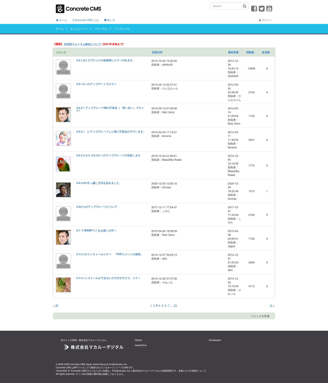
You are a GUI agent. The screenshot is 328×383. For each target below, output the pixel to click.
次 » (272, 305)
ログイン (266, 20)
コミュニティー (79, 28)
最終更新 (233, 52)
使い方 (110, 20)
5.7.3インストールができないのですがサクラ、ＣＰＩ (108, 278)
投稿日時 (157, 52)
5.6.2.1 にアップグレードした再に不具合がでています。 (111, 131)
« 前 (55, 305)
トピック (61, 52)
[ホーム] (78, 7)
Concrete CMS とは (86, 20)
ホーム (62, 20)
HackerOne (141, 345)
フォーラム (101, 28)
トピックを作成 (260, 316)
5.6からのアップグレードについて (96, 206)
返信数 (266, 52)
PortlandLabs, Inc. (118, 364)
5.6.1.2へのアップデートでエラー (96, 84)
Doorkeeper (215, 340)
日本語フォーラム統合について (82, 44)
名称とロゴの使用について (192, 370)
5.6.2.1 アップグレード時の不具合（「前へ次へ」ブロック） (110, 109)
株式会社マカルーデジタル (146, 370)
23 (175, 305)
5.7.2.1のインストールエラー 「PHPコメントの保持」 (109, 254)
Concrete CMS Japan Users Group (88, 364)
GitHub (138, 340)
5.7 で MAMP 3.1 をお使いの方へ (96, 230)
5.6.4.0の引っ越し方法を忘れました (97, 182)
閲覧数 (250, 52)
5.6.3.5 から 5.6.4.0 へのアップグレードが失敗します (108, 155)
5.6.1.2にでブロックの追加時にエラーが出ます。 (105, 60)
